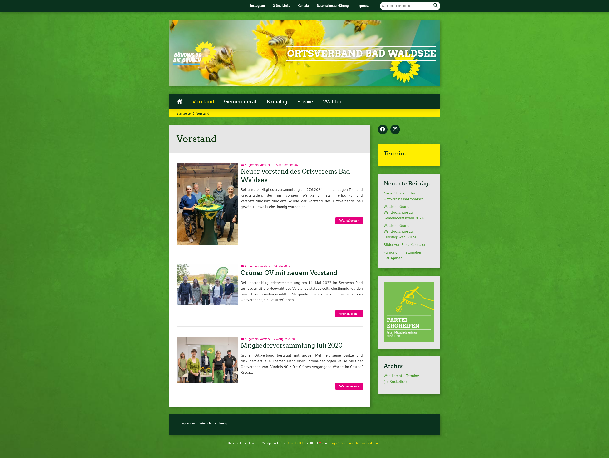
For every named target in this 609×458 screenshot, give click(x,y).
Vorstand (203, 102)
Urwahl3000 (295, 443)
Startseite (184, 113)
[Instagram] (395, 129)
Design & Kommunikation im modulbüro (354, 443)
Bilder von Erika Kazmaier (404, 244)
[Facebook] (383, 129)
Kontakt (303, 5)
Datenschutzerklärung (333, 5)
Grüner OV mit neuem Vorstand (289, 273)
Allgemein (252, 165)
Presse (305, 102)
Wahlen (333, 102)
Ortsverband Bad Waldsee (361, 53)
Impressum (364, 5)
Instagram (257, 5)
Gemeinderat (240, 102)
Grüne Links (281, 5)
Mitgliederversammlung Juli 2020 (292, 345)
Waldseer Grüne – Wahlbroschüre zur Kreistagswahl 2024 (400, 231)
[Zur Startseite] (195, 63)
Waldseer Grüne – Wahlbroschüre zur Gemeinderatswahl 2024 (404, 212)
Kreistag (277, 102)
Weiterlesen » (349, 220)
